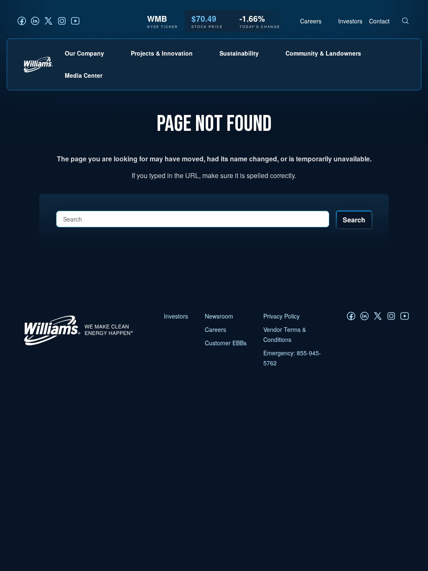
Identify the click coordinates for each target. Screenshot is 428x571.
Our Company (84, 53)
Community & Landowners (323, 53)
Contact (379, 21)
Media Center (83, 75)
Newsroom (219, 316)
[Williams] (75, 344)
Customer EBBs (226, 343)
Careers (310, 21)
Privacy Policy (281, 316)
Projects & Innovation (162, 53)
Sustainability (239, 53)
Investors (350, 21)
